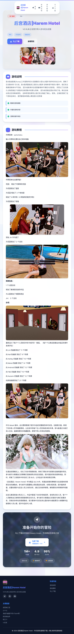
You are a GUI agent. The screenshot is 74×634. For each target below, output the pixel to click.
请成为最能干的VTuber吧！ (12, 613)
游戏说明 (53, 585)
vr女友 (5, 622)
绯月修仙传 (6, 616)
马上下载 (53, 591)
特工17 (5, 619)
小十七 (5, 610)
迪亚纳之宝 (6, 607)
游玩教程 (53, 588)
